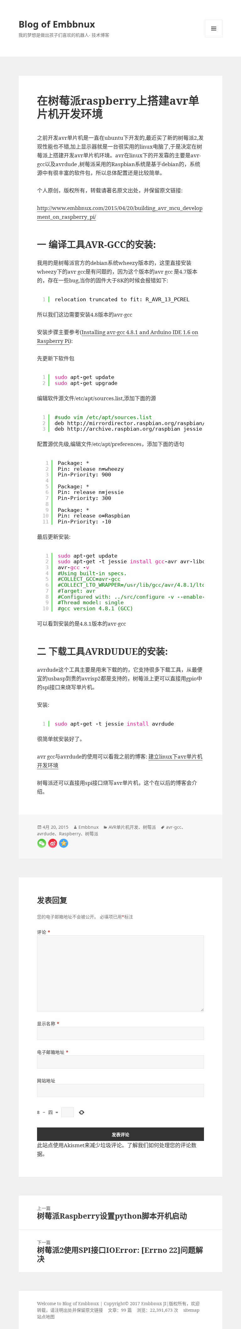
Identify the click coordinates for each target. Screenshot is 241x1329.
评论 (43, 932)
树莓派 (149, 827)
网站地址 (46, 1081)
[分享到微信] (41, 843)
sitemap (191, 1310)
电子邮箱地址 (52, 1052)
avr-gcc (173, 827)
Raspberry (70, 834)
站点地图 (46, 1317)
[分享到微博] (52, 843)
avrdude (46, 834)
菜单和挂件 (213, 28)
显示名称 (48, 1024)
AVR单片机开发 (123, 827)
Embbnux (88, 827)
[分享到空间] (63, 843)
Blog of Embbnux (57, 24)
